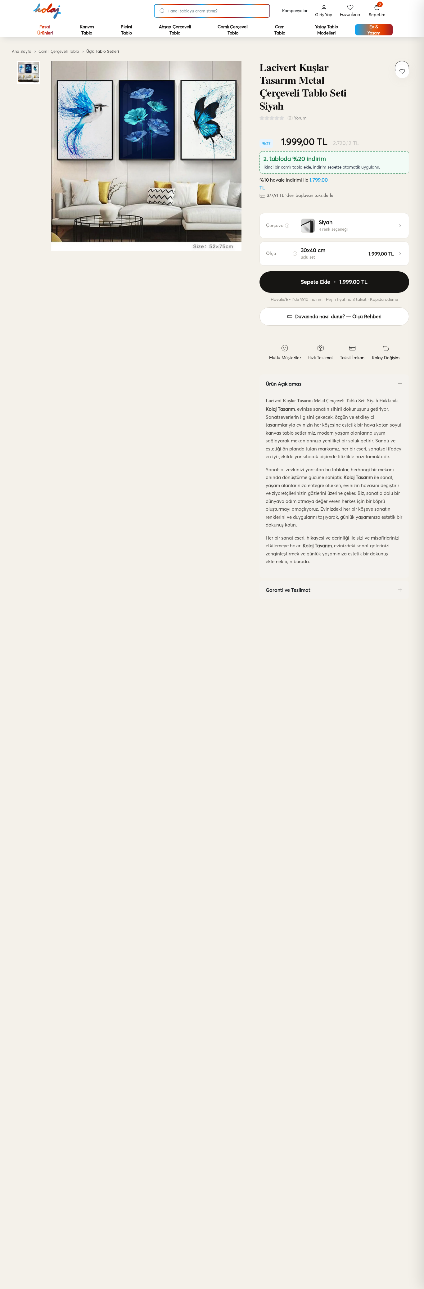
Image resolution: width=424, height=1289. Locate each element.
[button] (377, 10)
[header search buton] (162, 9)
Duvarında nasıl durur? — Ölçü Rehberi (338, 316)
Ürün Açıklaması (284, 384)
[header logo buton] (47, 11)
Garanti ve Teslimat (288, 590)
